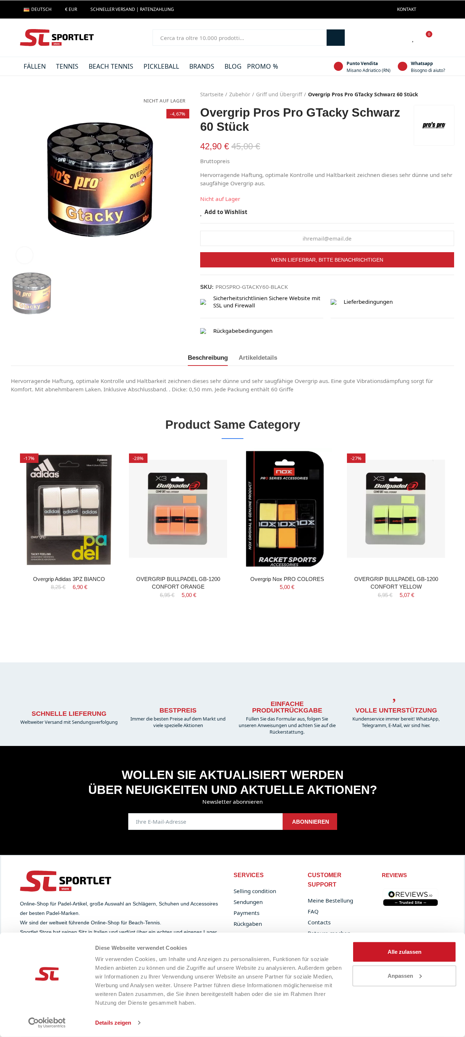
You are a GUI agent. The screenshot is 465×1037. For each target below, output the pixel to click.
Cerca (336, 37)
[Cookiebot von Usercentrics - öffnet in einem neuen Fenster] (47, 1022)
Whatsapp (422, 63)
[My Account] (441, 38)
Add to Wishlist (226, 212)
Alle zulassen (404, 952)
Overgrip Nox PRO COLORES (287, 579)
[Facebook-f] (426, 9)
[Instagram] (437, 9)
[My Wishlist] (413, 38)
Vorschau (99, 474)
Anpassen (400, 975)
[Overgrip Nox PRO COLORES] (287, 508)
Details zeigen (113, 1023)
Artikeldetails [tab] (258, 357)
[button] (406, 9)
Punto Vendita (362, 63)
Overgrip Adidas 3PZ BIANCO (69, 579)
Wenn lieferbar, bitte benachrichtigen (327, 260)
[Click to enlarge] (24, 255)
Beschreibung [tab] (208, 357)
